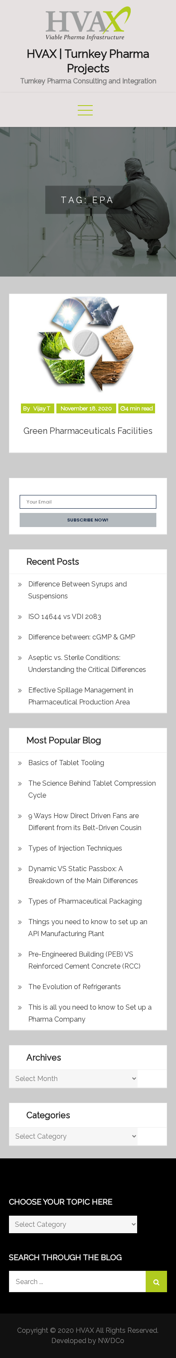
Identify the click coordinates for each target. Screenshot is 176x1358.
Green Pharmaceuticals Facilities (88, 431)
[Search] (156, 1281)
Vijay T (41, 408)
